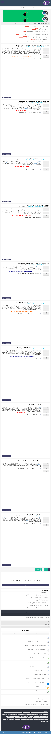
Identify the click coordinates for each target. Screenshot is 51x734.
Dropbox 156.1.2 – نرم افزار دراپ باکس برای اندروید (38, 404)
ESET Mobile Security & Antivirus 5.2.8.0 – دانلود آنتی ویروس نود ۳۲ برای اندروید (33, 347)
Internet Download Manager (18, 712)
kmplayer (11, 712)
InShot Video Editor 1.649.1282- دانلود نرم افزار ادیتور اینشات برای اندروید (35, 603)
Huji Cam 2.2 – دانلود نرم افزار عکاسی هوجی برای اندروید (37, 514)
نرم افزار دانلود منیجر (18, 717)
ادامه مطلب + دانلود (6, 97)
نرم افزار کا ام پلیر (24, 719)
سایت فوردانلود (36, 163)
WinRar (37, 714)
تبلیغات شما (47, 621)
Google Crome (28, 712)
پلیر (7, 719)
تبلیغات (30, 7)
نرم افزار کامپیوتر (23, 23)
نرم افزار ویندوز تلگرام (31, 719)
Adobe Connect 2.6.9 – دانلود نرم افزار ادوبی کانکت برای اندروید (37, 31)
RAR (43, 714)
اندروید (14, 633)
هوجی (4, 517)
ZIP (34, 714)
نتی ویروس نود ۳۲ (19, 351)
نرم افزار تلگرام (25, 717)
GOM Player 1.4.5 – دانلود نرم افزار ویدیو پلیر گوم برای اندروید (37, 36)
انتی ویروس (19, 714)
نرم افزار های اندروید (31, 161)
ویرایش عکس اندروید (24, 104)
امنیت (28, 714)
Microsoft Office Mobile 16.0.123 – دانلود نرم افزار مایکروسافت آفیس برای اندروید (32, 302)
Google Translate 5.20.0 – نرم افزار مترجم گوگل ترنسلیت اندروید (37, 607)
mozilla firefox (6, 712)
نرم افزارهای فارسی (24, 159)
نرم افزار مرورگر (45, 719)
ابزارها (30, 264)
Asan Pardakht (39, 208)
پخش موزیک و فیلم (28, 46)
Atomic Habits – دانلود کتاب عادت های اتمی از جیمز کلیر (38, 605)
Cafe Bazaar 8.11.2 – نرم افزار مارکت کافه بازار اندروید (38, 158)
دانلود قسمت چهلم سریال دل (43, 28)
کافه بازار (5, 162)
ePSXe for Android (38, 266)
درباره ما (38, 7)
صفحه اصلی (48, 7)
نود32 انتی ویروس (17, 719)
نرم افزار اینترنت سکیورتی (36, 717)
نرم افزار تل (30, 717)
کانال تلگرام (4, 732)
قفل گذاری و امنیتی (28, 348)
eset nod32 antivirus (37, 712)
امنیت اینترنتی (25, 714)
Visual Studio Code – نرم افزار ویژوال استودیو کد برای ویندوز (38, 602)
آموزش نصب (43, 7)
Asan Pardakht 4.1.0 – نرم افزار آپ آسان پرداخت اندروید (38, 205)
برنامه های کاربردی (35, 46)
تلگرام (9, 714)
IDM (24, 712)
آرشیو (31, 714)
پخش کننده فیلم (11, 719)
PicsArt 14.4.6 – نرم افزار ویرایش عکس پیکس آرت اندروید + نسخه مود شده (34, 101)
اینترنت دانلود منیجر (14, 714)
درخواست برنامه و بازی (24, 7)
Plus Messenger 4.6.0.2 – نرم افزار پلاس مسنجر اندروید (39, 592)
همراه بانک (29, 206)
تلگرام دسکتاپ (5, 714)
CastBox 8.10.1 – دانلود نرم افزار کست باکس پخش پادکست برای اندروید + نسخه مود (32, 45)
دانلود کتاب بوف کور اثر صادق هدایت (42, 29)
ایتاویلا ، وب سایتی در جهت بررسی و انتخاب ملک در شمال (38, 26)
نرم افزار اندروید (34, 23)
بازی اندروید (29, 23)
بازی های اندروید (24, 161)
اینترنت (30, 159)
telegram (40, 714)
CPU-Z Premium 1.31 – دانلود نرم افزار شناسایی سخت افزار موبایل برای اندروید (33, 459)
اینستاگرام (26, 108)
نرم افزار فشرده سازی (10, 717)
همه (38, 23)
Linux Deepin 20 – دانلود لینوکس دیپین (41, 39)
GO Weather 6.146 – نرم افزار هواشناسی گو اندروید (39, 597)
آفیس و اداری (29, 303)
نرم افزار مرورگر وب (38, 719)
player (46, 714)
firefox (32, 712)
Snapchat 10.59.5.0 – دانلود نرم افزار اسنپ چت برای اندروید (38, 600)
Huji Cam (39, 517)
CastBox (40, 48)
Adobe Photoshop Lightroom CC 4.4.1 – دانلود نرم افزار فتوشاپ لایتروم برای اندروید (34, 34)
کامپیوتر (37, 633)
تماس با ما (34, 7)
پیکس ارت (22, 105)
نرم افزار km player (44, 717)
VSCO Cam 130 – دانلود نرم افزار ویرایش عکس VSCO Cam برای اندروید (36, 32)
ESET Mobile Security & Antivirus (36, 350)
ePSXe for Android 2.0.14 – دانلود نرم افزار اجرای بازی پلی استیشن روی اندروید (33, 263)
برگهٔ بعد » (37, 569)
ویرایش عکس (29, 102)
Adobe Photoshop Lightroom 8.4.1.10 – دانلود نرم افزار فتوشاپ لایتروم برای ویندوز (34, 595)
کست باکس (17, 49)
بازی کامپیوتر (17, 23)
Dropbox (40, 407)
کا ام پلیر (4, 719)
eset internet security (44, 712)
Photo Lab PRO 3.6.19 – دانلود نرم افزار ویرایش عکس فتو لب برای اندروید (35, 37)
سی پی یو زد (39, 464)
